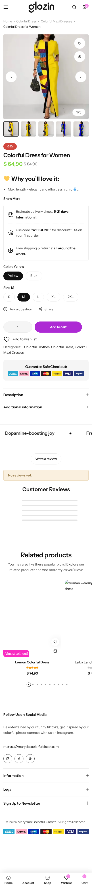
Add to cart (58, 327)
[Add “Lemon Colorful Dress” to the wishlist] (55, 642)
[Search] (74, 7)
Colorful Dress (26, 21)
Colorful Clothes (37, 347)
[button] (80, 76)
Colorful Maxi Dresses (56, 21)
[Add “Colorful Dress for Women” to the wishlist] (79, 43)
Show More (12, 198)
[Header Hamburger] (8, 7)
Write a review (46, 459)
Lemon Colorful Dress (32, 662)
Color (13, 266)
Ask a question (21, 309)
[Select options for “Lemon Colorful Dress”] (55, 651)
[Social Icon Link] (7, 758)
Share (48, 309)
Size (8, 288)
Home (7, 21)
